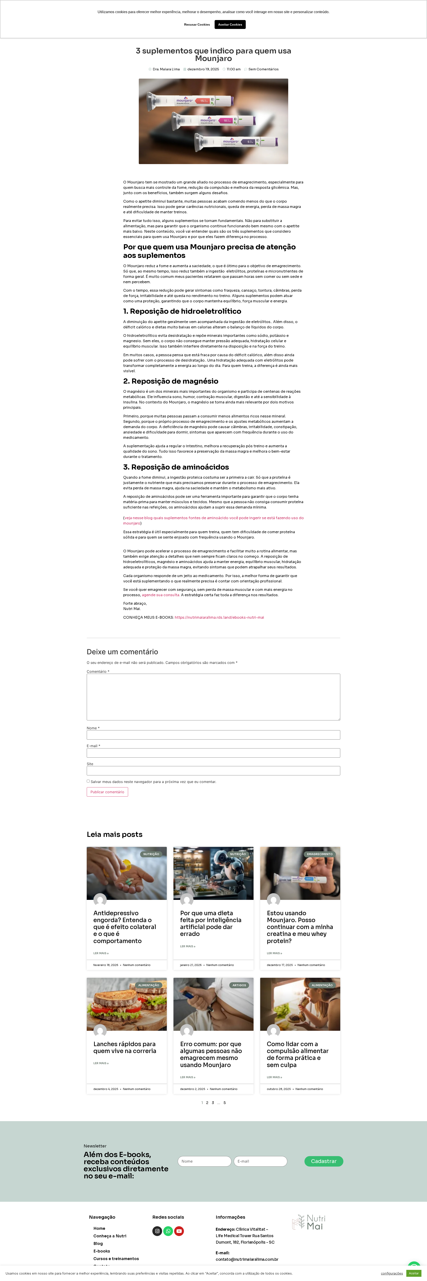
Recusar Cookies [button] (197, 24)
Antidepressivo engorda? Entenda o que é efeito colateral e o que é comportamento (124, 927)
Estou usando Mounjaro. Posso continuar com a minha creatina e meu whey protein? (300, 927)
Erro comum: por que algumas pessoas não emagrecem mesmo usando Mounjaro (211, 1055)
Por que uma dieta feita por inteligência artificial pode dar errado (211, 924)
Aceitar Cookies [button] (230, 24)
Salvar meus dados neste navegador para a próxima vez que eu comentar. (153, 781)
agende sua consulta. (161, 595)
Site (90, 764)
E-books (101, 1251)
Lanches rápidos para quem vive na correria (124, 1048)
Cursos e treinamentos (116, 1259)
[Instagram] (157, 1231)
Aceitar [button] (414, 1273)
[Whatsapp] (168, 1231)
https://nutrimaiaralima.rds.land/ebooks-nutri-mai (219, 617)
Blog (98, 1243)
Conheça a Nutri (109, 1236)
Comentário (98, 671)
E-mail (93, 746)
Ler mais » (101, 953)
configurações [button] (392, 1273)
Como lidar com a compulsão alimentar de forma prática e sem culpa (298, 1055)
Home (99, 1228)
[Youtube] (179, 1231)
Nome (93, 728)
